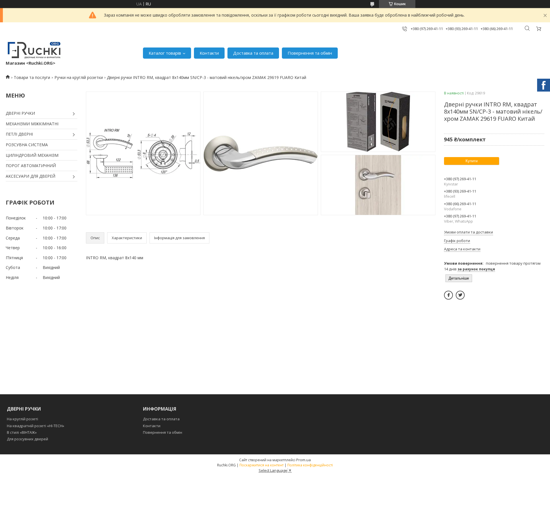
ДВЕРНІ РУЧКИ (20, 113)
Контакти (209, 53)
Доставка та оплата (253, 53)
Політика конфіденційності (310, 465)
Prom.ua (303, 459)
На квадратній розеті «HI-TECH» (35, 425)
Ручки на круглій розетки (78, 77)
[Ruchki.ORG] (34, 50)
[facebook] (448, 295)
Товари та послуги (32, 77)
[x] (460, 295)
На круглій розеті (22, 418)
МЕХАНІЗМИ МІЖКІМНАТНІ (32, 123)
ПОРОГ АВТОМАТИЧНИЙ (31, 165)
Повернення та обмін (310, 53)
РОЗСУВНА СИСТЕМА (27, 144)
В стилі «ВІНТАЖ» (22, 432)
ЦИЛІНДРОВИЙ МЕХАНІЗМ (32, 155)
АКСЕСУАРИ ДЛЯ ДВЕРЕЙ (30, 176)
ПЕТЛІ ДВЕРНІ (19, 134)
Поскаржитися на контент (261, 465)
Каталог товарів (165, 53)
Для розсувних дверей (27, 438)
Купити (471, 161)
